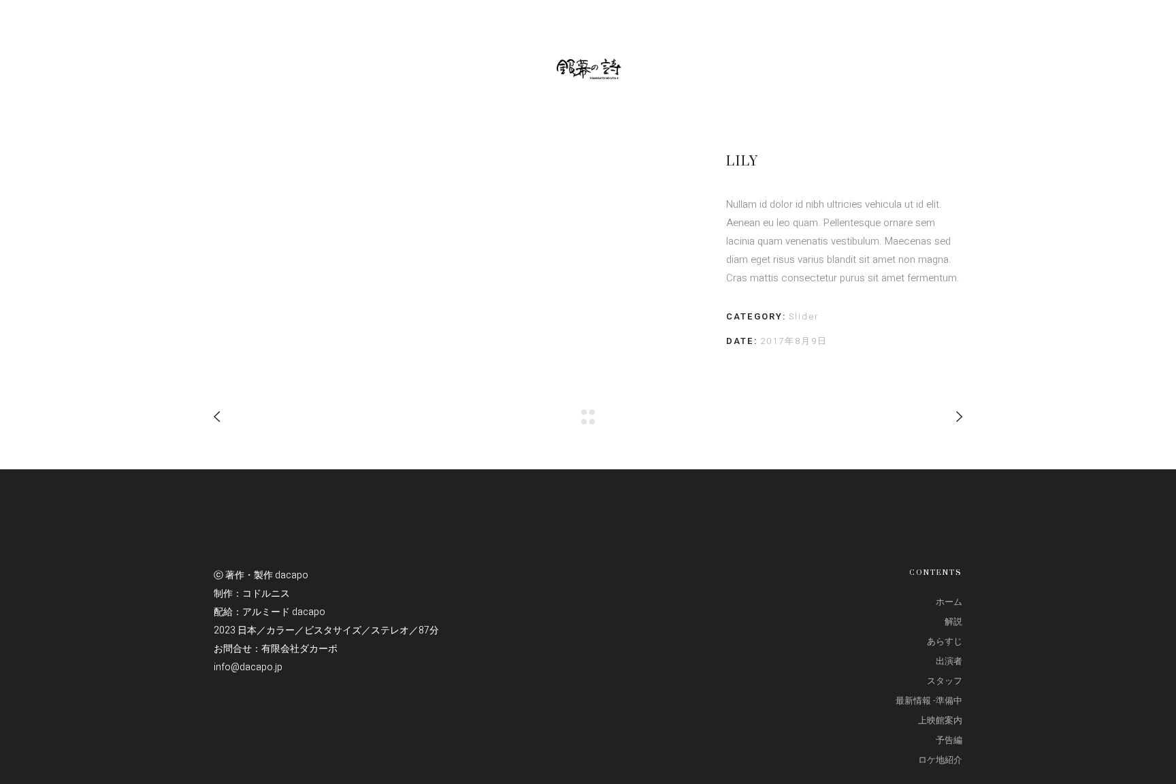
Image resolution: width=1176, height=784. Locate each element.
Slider (804, 316)
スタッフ (944, 680)
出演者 (949, 661)
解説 (953, 621)
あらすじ (944, 641)
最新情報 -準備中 (929, 700)
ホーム (949, 601)
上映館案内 (940, 720)
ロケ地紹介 (940, 759)
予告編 (949, 740)
